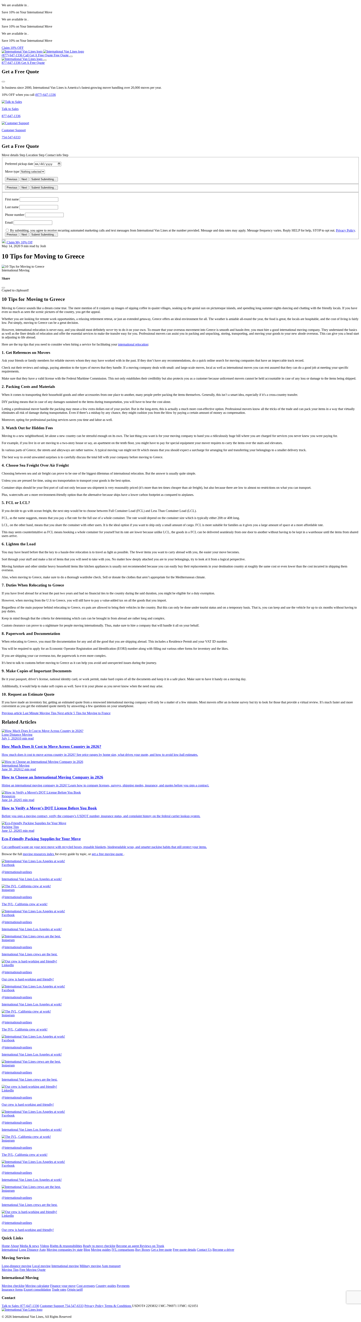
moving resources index (39, 854)
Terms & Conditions (118, 1306)
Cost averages (85, 1286)
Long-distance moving (16, 1266)
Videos (44, 1246)
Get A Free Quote (33, 63)
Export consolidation (37, 1289)
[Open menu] (71, 56)
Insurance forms (12, 1289)
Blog (87, 1249)
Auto (42, 1249)
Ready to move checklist (99, 1246)
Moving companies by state (65, 1249)
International (10, 1249)
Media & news (29, 1246)
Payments (123, 1286)
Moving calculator (37, 1286)
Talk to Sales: (20, 1306)
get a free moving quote (108, 854)
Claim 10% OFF (13, 47)
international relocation (133, 344)
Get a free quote (161, 1249)
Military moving (90, 1266)
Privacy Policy (345, 230)
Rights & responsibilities (66, 1246)
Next (24, 179)
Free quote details (184, 1249)
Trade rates (59, 1289)
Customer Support (62, 1306)
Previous (12, 179)
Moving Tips (10, 1269)
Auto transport (111, 1266)
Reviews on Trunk (152, 1246)
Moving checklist (13, 1286)
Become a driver (223, 1249)
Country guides (106, 1286)
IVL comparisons (123, 1249)
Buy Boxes (142, 1249)
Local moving (41, 1266)
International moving (65, 1266)
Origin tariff (75, 1289)
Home (6, 1246)
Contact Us (204, 1249)
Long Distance (28, 1249)
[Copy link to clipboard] (3, 287)
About (14, 1246)
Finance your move (63, 1286)
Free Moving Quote (32, 1269)
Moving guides (101, 1249)
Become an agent (128, 1246)
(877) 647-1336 (45, 94)
